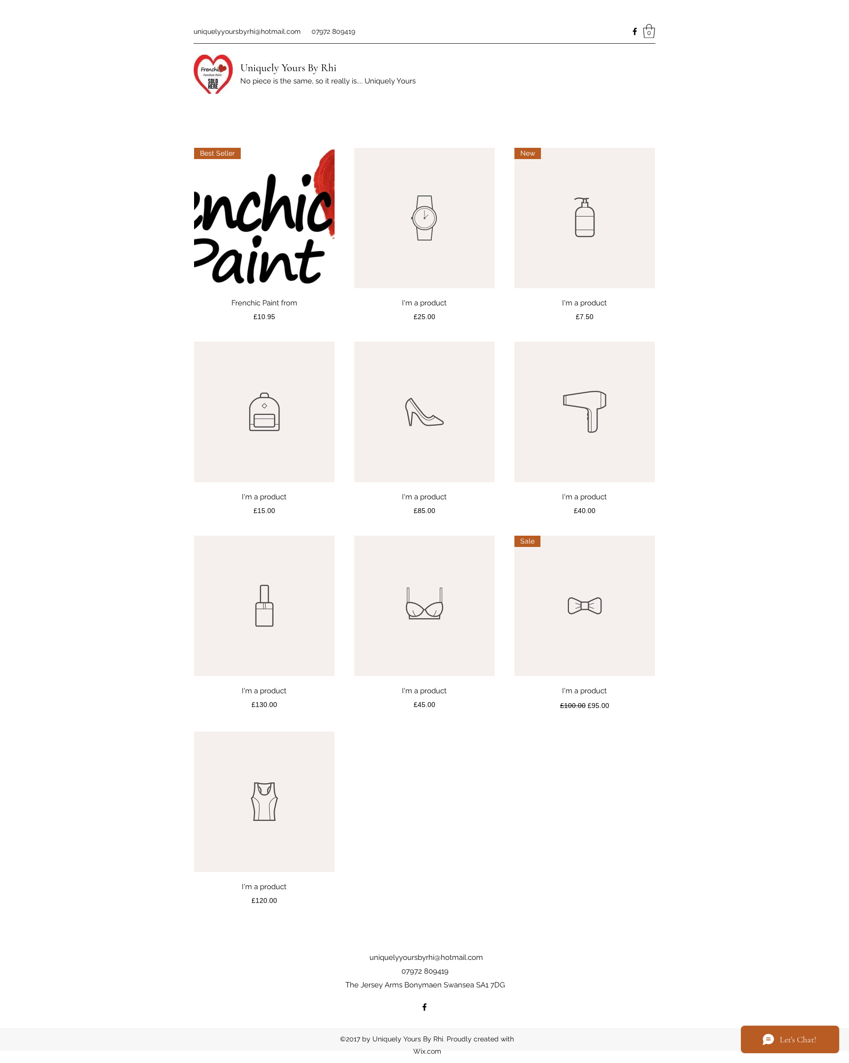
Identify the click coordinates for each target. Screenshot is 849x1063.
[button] (649, 31)
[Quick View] (424, 218)
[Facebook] (635, 31)
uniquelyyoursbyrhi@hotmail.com (247, 31)
